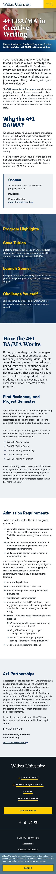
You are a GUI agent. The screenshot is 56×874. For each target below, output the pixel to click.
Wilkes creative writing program (22, 89)
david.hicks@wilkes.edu (20, 202)
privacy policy (39, 861)
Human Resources (28, 798)
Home (6, 44)
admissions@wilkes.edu (29, 784)
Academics (16, 44)
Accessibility (28, 843)
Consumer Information (28, 849)
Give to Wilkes (28, 810)
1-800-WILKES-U (29, 778)
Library (28, 791)
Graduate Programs (32, 44)
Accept (28, 868)
